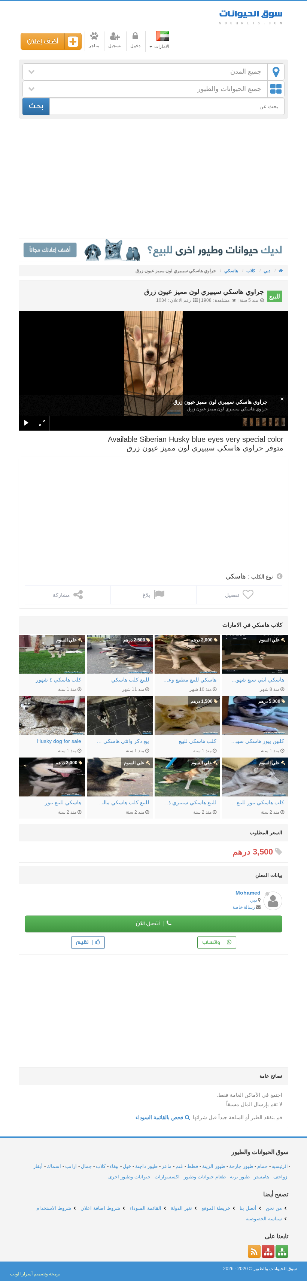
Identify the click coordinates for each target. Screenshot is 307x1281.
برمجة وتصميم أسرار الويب (35, 1274)
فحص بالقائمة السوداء (160, 1117)
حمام (262, 1166)
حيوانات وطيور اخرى (129, 1177)
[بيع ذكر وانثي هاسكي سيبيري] (120, 715)
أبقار (38, 1166)
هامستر (261, 1177)
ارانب (71, 1166)
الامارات (161, 46)
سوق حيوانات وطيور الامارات (250, 14)
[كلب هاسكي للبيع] (188, 715)
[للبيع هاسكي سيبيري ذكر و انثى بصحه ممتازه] (188, 777)
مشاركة (62, 595)
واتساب (211, 942)
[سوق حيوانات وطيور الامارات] (280, 270)
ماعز (166, 1166)
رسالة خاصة (243, 907)
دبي (253, 900)
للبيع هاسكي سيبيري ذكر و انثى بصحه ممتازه (189, 802)
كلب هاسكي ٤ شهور (58, 680)
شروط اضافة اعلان (100, 1208)
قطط (192, 1166)
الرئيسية (280, 1166)
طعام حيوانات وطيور (205, 1177)
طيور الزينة (213, 1166)
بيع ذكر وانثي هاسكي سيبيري (121, 741)
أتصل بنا (248, 1208)
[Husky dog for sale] (52, 715)
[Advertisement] (153, 178)
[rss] (254, 1251)
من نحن (274, 1208)
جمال (86, 1166)
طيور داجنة (146, 1166)
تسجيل (114, 45)
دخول (135, 45)
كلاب (101, 1166)
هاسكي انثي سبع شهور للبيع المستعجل (257, 680)
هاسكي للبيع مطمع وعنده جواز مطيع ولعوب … (189, 680)
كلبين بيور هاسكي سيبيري (257, 741)
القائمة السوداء (145, 1208)
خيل (127, 1166)
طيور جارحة (241, 1166)
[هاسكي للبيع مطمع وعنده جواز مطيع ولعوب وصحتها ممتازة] (188, 654)
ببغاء (114, 1166)
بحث (36, 106)
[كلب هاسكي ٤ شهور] (52, 654)
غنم (179, 1166)
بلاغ (147, 595)
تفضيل (233, 595)
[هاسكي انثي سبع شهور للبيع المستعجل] (255, 654)
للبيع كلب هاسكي (130, 680)
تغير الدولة (181, 1208)
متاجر (94, 45)
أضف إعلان (42, 41)
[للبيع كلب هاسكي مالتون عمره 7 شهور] (120, 777)
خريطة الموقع (215, 1208)
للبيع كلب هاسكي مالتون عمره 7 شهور (121, 802)
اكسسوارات (167, 1177)
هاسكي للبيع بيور (63, 802)
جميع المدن (245, 71)
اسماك (54, 1166)
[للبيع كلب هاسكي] (120, 654)
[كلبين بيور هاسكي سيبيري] (255, 715)
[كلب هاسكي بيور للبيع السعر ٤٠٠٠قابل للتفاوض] (255, 777)
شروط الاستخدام (53, 1208)
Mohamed (248, 893)
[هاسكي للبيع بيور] (52, 777)
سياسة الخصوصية (264, 1218)
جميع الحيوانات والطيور (229, 88)
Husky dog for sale (59, 741)
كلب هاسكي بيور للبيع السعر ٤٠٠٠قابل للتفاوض (257, 802)
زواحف (280, 1177)
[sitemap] (282, 1251)
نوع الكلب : (260, 577)
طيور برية (240, 1177)
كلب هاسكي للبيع (197, 741)
